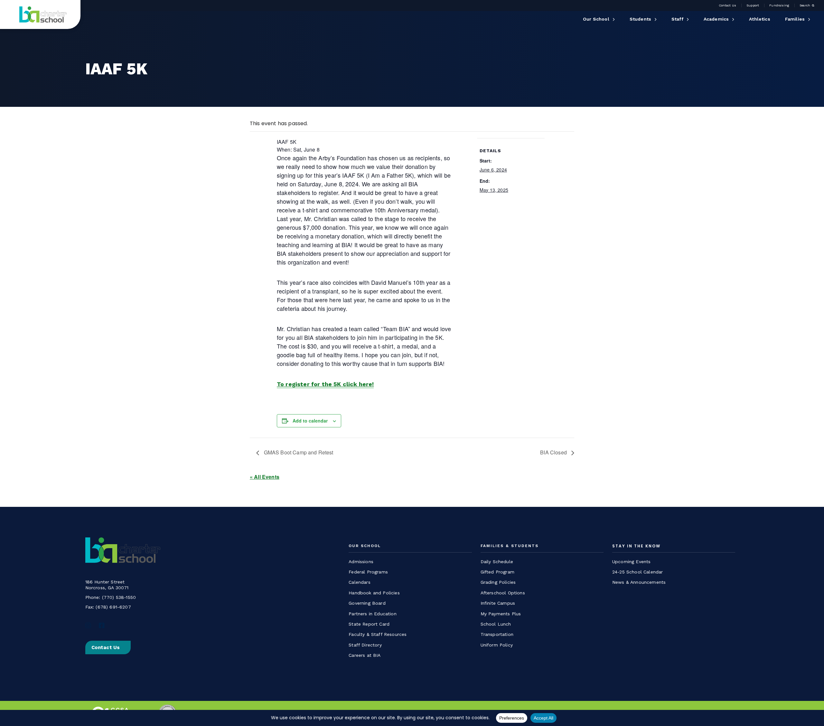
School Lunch (496, 624)
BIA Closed (554, 452)
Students (640, 19)
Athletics (759, 19)
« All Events (264, 476)
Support (752, 5)
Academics (716, 19)
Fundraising (779, 5)
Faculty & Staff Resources (378, 634)
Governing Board (367, 603)
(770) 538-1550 (119, 597)
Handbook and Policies (374, 592)
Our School (596, 19)
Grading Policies (498, 582)
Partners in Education (372, 613)
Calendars (359, 582)
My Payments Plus (501, 613)
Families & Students (509, 546)
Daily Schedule (497, 561)
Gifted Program (497, 571)
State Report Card (369, 624)
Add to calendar (310, 420)
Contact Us (727, 5)
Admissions (361, 561)
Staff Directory (365, 644)
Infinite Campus (498, 603)
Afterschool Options (503, 592)
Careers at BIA (364, 655)
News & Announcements (639, 582)
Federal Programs (368, 571)
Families (795, 19)
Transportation (497, 634)
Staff (677, 19)
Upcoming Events (631, 561)
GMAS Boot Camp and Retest (297, 452)
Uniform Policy (497, 644)
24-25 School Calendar (637, 571)
